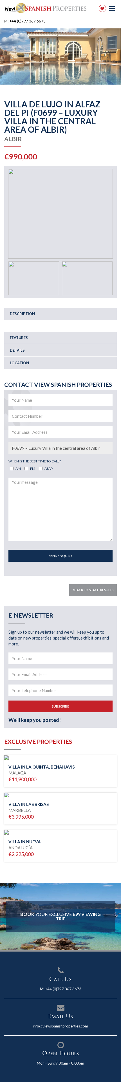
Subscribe (60, 706)
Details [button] (17, 350)
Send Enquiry (60, 556)
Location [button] (19, 363)
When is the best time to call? (34, 461)
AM (18, 468)
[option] (60, 56)
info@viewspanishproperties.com (60, 1026)
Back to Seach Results (93, 590)
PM (32, 468)
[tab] (60, 314)
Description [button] (22, 313)
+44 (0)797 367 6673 (27, 21)
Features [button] (19, 337)
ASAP (48, 468)
